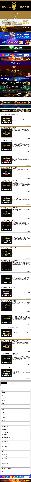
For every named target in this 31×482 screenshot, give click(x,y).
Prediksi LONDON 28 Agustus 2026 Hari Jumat (9, 300)
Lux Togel (3, 412)
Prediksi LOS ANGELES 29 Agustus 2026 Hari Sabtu (10, 194)
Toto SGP (3, 451)
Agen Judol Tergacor (5, 471)
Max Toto (3, 417)
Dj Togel (3, 390)
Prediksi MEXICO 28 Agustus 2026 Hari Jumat (9, 247)
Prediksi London (14, 301)
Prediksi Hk (13, 261)
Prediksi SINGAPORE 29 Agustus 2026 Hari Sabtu (9, 353)
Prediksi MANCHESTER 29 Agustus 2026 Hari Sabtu (10, 114)
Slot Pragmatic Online (5, 441)
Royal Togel (3, 400)
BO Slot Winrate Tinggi (5, 463)
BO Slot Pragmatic (4, 439)
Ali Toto (3, 414)
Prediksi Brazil (14, 314)
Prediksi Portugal (14, 208)
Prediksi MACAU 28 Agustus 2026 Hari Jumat (9, 273)
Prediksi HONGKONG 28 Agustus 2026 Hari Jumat (9, 260)
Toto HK (3, 449)
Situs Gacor (3, 424)
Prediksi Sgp (15, 354)
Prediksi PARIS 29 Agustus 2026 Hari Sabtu (8, 234)
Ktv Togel (3, 392)
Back (23, 381)
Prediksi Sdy (13, 128)
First (8, 381)
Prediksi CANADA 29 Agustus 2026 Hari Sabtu (9, 220)
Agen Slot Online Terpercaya (6, 437)
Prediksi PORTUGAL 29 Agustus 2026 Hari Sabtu (9, 207)
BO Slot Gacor (4, 444)
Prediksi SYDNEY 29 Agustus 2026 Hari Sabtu (9, 127)
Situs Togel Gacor (4, 454)
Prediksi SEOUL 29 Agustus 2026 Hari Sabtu (8, 140)
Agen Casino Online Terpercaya (6, 468)
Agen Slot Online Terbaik (5, 443)
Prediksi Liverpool (14, 168)
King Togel (3, 420)
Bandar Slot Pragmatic (5, 429)
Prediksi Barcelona (14, 181)
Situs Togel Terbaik (4, 434)
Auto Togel (3, 395)
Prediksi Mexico (14, 248)
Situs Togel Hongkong (5, 466)
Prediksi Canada (14, 221)
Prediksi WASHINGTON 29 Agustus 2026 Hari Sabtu (10, 154)
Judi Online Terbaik (4, 473)
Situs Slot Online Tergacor (5, 431)
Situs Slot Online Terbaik (5, 461)
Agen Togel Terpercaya (5, 426)
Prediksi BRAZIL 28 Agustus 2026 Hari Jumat (9, 313)
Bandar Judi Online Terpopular (6, 432)
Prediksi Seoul (14, 141)
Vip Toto (3, 403)
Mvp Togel (3, 397)
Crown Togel (3, 407)
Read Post (28, 138)
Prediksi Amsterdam (14, 341)
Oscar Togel (3, 409)
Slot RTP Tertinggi (4, 456)
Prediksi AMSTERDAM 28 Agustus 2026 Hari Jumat (10, 340)
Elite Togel (3, 398)
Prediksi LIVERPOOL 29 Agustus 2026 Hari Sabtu (9, 167)
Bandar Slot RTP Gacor (5, 460)
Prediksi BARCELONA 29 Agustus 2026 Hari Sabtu (9, 180)
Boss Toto (3, 415)
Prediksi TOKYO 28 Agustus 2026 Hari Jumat (8, 287)
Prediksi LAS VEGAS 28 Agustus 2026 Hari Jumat (9, 327)
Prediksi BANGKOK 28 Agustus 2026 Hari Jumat (9, 367)
